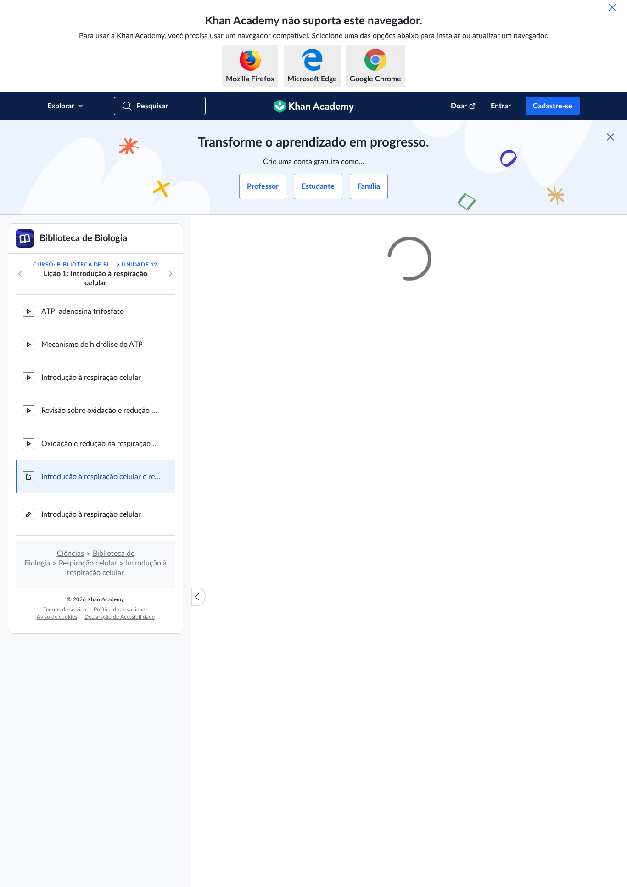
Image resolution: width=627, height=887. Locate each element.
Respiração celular (88, 563)
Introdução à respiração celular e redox (101, 476)
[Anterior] (20, 273)
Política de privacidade (121, 609)
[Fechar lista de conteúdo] (198, 597)
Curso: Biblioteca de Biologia (74, 264)
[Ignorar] (612, 7)
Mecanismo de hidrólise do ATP (92, 344)
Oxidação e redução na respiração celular (101, 443)
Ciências (70, 553)
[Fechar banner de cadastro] (610, 137)
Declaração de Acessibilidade (119, 617)
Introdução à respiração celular (91, 377)
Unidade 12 (139, 264)
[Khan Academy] (314, 106)
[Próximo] (170, 273)
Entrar (501, 106)
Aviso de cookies (57, 617)
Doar (459, 106)
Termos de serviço (64, 609)
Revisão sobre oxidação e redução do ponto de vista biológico (101, 410)
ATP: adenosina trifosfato (82, 311)
